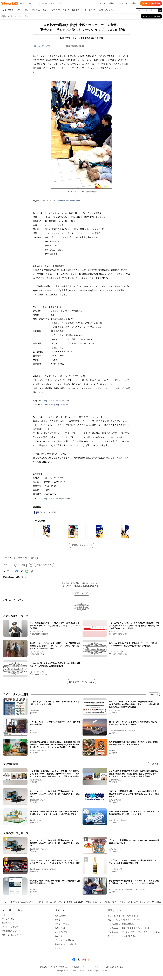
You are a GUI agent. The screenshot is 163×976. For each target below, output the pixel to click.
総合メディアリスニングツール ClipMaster (125, 920)
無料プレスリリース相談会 (65, 944)
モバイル (92, 10)
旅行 (26, 10)
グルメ (20, 10)
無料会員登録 (60, 916)
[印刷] (32, 571)
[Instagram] (84, 959)
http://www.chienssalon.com (56, 400)
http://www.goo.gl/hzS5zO (56, 405)
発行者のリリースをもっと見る (81, 682)
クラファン (109, 10)
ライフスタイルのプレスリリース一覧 (25, 902)
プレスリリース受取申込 (65, 940)
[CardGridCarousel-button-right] (129, 532)
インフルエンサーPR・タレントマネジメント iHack (128, 928)
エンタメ (11, 10)
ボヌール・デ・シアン (42, 46)
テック (84, 10)
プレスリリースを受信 (127, 3)
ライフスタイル (54, 10)
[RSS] (89, 959)
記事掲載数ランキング (11, 931)
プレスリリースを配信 (105, 3)
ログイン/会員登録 (152, 3)
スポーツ (66, 10)
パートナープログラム (59, 967)
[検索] (160, 10)
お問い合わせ (81, 593)
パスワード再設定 (62, 924)
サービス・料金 (8, 919)
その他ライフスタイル (44, 565)
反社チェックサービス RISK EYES (121, 936)
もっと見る (153, 694)
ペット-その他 (21, 565)
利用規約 (75, 967)
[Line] (26, 571)
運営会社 (43, 967)
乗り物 (100, 10)
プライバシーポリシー (91, 967)
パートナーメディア (10, 927)
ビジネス (75, 10)
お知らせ (58, 936)
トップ (3, 902)
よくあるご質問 (61, 932)
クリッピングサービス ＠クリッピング (123, 916)
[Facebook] (16, 571)
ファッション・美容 (38, 10)
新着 (4, 10)
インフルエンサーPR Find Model (121, 924)
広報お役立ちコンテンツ (12, 935)
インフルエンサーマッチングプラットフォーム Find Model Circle (134, 932)
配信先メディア (8, 923)
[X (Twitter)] (21, 571)
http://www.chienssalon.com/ (69, 201)
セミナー (58, 948)
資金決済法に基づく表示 (113, 967)
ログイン (58, 920)
